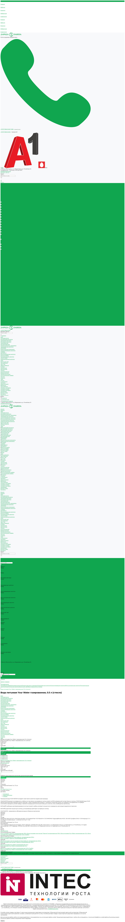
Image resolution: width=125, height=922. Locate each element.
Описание (6, 794)
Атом (2, 292)
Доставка (3, 791)
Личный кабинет (5, 667)
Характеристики (7, 795)
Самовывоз (4, 261)
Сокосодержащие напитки (8, 283)
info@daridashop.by (53, 909)
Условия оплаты (5, 259)
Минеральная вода (6, 274)
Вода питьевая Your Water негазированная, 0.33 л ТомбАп (16, 849)
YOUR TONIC (4, 290)
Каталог (3, 268)
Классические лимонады (8, 281)
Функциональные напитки (8, 286)
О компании (4, 312)
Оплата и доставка (6, 319)
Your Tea (3, 296)
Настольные (4, 238)
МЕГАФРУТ (4, 285)
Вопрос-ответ (4, 323)
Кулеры (3, 299)
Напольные (4, 237)
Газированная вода (6, 273)
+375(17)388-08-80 (5, 663)
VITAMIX (3, 284)
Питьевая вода (5, 270)
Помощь (3, 860)
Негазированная (5, 276)
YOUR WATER (4, 831)
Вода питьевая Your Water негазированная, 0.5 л (74, 833)
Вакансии (3, 255)
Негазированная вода (7, 271)
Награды (3, 253)
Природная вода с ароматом (8, 278)
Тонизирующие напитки (7, 289)
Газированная (4, 275)
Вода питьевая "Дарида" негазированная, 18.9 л (14, 833)
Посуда (3, 309)
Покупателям (4, 317)
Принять (2, 920)
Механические (5, 243)
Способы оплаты (5, 790)
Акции (2, 266)
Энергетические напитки (8, 291)
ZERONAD (3, 280)
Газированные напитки (7, 279)
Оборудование (5, 297)
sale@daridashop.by (6, 171)
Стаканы (3, 310)
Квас (2, 269)
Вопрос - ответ (4, 862)
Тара (2, 311)
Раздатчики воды (5, 306)
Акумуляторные (5, 242)
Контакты (3, 325)
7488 (2, 664)
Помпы (2, 302)
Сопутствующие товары (7, 307)
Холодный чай (5, 294)
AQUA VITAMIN (5, 287)
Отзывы (5, 796)
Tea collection (4, 295)
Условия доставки (6, 260)
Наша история (4, 254)
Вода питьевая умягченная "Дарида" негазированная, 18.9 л (43, 833)
